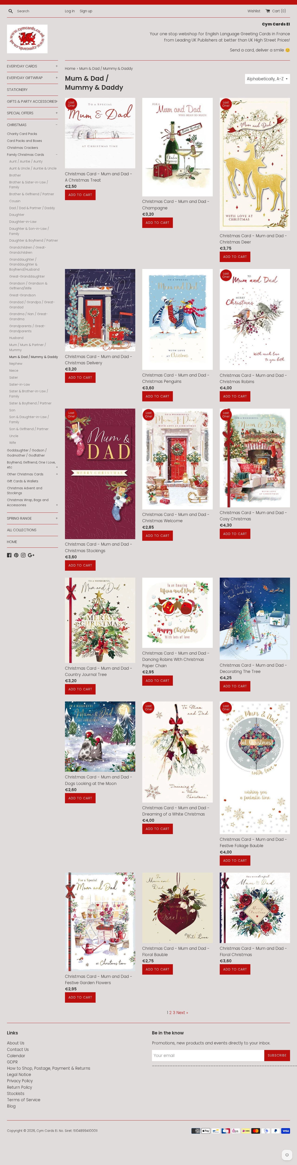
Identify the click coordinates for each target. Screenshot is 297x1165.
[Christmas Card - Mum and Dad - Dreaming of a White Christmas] (177, 752)
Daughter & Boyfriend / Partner (33, 240)
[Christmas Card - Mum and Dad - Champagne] (177, 147)
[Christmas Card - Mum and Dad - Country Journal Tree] (100, 620)
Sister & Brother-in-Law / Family (28, 394)
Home (70, 68)
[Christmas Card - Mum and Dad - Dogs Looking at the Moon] (100, 736)
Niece (13, 370)
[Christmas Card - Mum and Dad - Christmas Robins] (255, 319)
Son (12, 410)
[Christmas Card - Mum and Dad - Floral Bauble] (177, 908)
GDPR (12, 1062)
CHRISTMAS (32, 125)
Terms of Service (23, 1100)
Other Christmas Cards (32, 474)
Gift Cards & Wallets (22, 481)
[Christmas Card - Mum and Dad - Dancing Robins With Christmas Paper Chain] (177, 613)
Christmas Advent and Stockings (24, 491)
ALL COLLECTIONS (21, 530)
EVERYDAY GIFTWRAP (32, 77)
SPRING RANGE (32, 518)
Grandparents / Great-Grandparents (27, 328)
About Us (15, 1043)
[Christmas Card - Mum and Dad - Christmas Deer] (255, 164)
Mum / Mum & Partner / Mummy (27, 347)
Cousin (14, 201)
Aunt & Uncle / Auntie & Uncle (33, 168)
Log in (70, 11)
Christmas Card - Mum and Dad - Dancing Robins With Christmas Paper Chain (176, 659)
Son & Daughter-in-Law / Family (29, 419)
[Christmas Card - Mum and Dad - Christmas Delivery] (100, 310)
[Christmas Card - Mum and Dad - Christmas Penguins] (177, 319)
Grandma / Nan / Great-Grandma (28, 316)
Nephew (15, 364)
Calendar (16, 1056)
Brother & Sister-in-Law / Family (28, 185)
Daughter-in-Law (22, 222)
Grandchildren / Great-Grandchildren (27, 250)
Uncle (13, 436)
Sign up (86, 11)
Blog (11, 1106)
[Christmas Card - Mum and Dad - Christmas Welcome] (177, 459)
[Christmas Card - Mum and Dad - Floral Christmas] (255, 908)
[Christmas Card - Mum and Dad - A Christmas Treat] (100, 133)
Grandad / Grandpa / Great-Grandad (32, 305)
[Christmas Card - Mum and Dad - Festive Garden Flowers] (100, 922)
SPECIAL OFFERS (32, 113)
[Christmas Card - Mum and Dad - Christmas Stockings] (100, 474)
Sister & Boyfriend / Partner (30, 403)
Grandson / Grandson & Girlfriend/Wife (28, 286)
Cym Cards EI (46, 1131)
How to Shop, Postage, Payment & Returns (48, 1068)
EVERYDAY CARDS (32, 66)
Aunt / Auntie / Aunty (25, 161)
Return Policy (19, 1087)
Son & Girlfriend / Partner (28, 429)
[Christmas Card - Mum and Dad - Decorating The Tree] (255, 619)
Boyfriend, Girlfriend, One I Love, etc (32, 465)
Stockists (15, 1093)
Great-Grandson (22, 295)
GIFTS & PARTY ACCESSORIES (32, 101)
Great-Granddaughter (27, 276)
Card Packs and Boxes (24, 141)
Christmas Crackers (22, 148)
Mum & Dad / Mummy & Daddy (33, 357)
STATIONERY (17, 89)
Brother (15, 175)
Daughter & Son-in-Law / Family (29, 231)
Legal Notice (19, 1074)
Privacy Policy (20, 1081)
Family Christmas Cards (32, 155)
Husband (16, 338)
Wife (12, 443)
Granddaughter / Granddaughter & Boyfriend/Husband (24, 264)
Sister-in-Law (19, 384)
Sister (13, 377)
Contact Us (18, 1049)
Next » (182, 1012)
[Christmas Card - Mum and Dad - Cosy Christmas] (255, 458)
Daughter (16, 215)
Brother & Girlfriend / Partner (31, 194)
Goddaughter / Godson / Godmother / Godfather (27, 453)
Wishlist (254, 11)
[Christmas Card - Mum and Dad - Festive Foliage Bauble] (255, 767)
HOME (12, 541)
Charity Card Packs (22, 134)
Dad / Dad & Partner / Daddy (32, 208)
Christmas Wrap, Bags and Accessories (32, 502)
